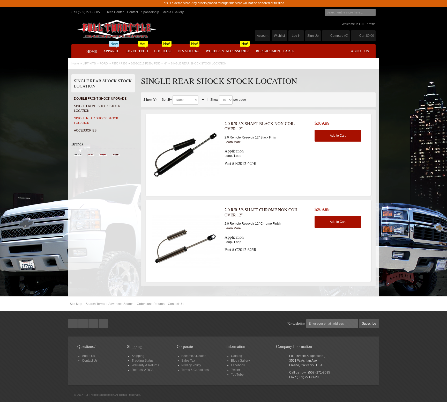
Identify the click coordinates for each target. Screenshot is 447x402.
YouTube (237, 374)
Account (262, 36)
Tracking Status (142, 360)
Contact (132, 12)
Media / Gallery (173, 12)
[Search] (372, 12)
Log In (296, 36)
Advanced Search (120, 304)
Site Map (76, 304)
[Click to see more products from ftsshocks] (116, 156)
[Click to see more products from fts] (103, 156)
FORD (104, 63)
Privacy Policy (191, 365)
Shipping (138, 356)
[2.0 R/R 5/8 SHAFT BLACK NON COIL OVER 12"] (186, 155)
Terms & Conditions (195, 370)
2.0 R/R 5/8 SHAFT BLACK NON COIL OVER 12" (260, 126)
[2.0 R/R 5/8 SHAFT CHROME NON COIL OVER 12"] (186, 241)
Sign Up (313, 36)
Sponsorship (150, 12)
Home (75, 63)
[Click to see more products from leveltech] (90, 156)
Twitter (235, 370)
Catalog (236, 356)
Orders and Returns (151, 304)
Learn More (233, 142)
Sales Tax (188, 360)
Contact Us (175, 304)
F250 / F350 (119, 63)
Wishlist (279, 36)
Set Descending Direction (203, 100)
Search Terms (95, 304)
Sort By (167, 99)
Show (214, 99)
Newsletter (296, 323)
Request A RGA (142, 370)
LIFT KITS (89, 63)
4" (165, 63)
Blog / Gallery (240, 360)
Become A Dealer (193, 356)
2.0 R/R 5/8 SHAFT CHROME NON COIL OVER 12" (261, 212)
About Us (88, 356)
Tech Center (115, 12)
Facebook (238, 365)
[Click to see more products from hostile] (77, 156)
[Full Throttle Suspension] (116, 29)
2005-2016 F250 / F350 (145, 63)
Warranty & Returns (145, 365)
